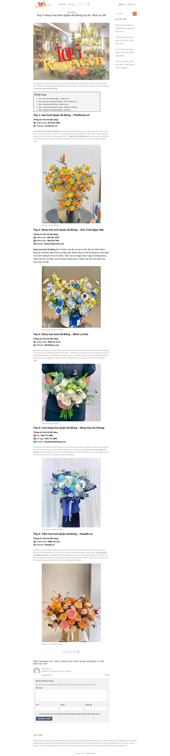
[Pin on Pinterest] (75, 652)
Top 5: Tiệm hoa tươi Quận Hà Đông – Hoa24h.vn (62, 534)
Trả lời (107, 675)
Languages (131, 4)
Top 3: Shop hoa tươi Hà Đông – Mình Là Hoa (60, 334)
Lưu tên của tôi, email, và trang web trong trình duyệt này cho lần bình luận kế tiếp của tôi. (69, 714)
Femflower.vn (51, 126)
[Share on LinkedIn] (78, 652)
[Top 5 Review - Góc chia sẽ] (44, 4)
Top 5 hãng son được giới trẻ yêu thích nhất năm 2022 (124, 40)
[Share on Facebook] (64, 652)
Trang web (88, 705)
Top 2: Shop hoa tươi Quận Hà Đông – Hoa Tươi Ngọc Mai (68, 229)
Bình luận (39, 688)
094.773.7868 (47, 435)
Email (63, 705)
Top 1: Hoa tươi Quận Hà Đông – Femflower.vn (61, 115)
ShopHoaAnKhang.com (55, 442)
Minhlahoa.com (52, 345)
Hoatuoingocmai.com (54, 244)
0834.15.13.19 (54, 342)
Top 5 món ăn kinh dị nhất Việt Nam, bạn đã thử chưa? (124, 28)
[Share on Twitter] (67, 652)
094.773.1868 (51, 439)
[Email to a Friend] (71, 652)
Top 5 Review (71, 12)
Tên (37, 705)
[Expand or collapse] (98, 94)
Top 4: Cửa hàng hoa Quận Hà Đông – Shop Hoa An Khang (68, 427)
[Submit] (88, 4)
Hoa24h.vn (50, 545)
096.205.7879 (53, 241)
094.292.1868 (54, 123)
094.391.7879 (53, 237)
